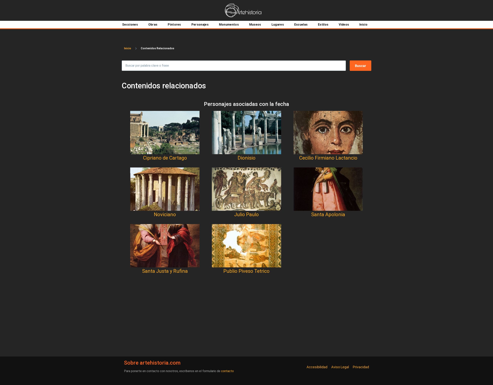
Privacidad (361, 367)
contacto (227, 371)
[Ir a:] (165, 132)
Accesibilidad (317, 367)
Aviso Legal (340, 367)
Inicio (127, 48)
